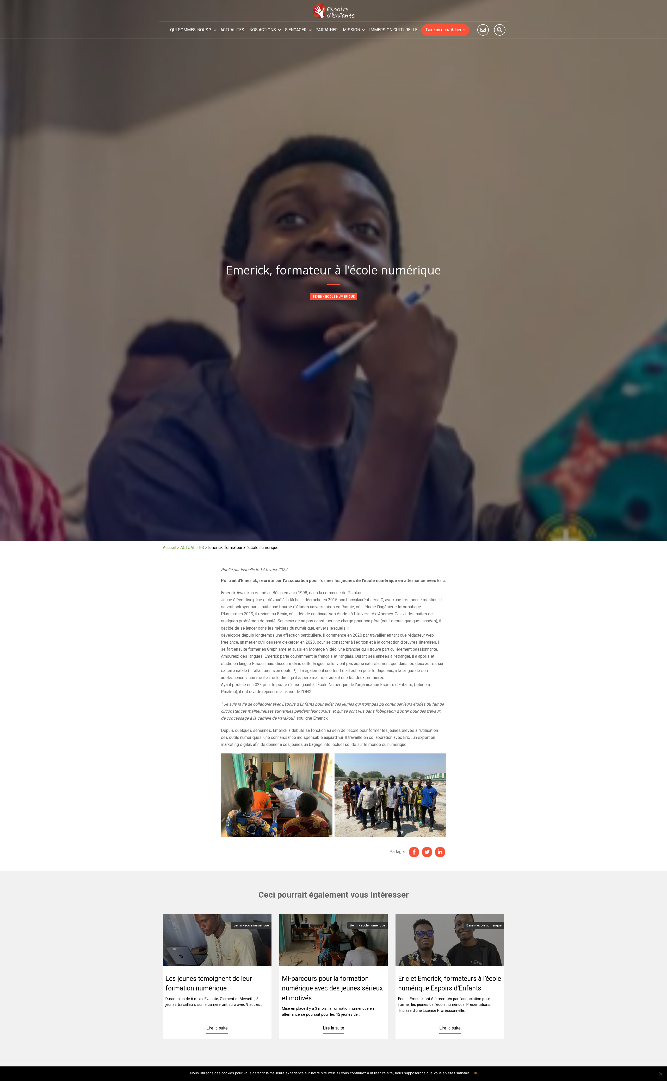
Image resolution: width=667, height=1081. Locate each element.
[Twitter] (427, 852)
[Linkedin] (440, 852)
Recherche (499, 30)
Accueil (169, 547)
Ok (475, 1073)
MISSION (351, 29)
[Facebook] (414, 852)
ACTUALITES (232, 29)
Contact (483, 30)
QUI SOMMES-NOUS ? (190, 29)
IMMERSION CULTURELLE (393, 29)
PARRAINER (327, 29)
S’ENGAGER (295, 29)
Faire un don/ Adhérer (445, 29)
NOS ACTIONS (262, 29)
